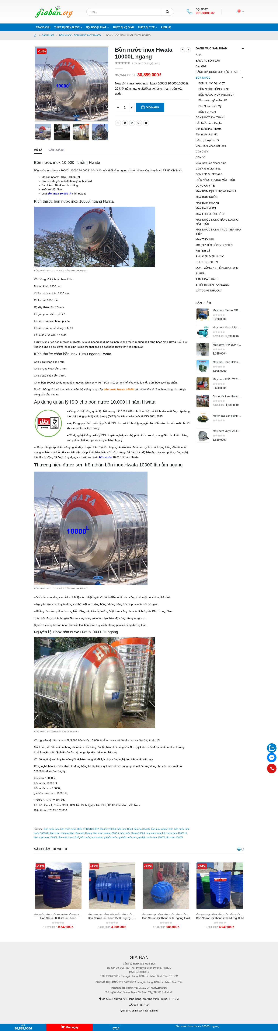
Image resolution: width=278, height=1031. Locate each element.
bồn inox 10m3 (125, 829)
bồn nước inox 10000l (45, 837)
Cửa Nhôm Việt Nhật (208, 168)
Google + (139, 123)
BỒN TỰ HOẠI (207, 111)
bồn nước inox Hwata (91, 837)
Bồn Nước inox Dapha (209, 123)
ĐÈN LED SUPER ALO (209, 174)
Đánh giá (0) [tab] (56, 149)
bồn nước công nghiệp (62, 833)
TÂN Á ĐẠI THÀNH (207, 279)
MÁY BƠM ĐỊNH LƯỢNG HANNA (216, 191)
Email (146, 123)
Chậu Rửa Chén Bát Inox (211, 145)
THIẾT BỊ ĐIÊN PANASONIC (213, 284)
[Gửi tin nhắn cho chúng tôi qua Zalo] (271, 748)
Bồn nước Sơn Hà (206, 134)
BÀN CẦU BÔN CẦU (208, 60)
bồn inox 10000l (108, 829)
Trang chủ (43, 27)
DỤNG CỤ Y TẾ (205, 185)
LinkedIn (132, 123)
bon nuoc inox (154, 833)
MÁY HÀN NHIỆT (206, 208)
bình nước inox (51, 829)
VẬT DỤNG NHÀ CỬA (209, 290)
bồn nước (179, 829)
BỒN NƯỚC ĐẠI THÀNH (210, 117)
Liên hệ (166, 27)
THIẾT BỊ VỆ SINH (123, 27)
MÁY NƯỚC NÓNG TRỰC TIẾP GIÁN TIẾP (219, 231)
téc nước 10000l (174, 837)
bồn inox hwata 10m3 (162, 829)
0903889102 (205, 13)
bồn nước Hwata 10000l (132, 833)
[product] (203, 315)
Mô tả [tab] (38, 149)
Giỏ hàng (152, 107)
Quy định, (125, 1010)
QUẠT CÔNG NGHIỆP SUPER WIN (217, 267)
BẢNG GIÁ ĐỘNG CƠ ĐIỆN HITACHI (218, 71)
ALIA (198, 54)
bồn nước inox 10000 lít (174, 833)
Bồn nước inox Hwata (208, 128)
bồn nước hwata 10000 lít (106, 833)
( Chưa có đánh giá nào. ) (146, 63)
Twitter (125, 123)
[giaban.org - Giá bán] (54, 11)
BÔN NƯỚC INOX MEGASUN (216, 94)
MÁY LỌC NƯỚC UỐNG (210, 214)
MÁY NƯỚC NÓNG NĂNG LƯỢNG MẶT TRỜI (217, 221)
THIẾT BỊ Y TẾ (146, 27)
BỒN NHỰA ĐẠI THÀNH (44, 915)
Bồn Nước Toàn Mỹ (209, 106)
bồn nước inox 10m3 (68, 837)
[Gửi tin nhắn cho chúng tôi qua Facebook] (271, 757)
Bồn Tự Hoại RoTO (207, 140)
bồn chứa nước (68, 829)
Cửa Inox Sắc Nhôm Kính (211, 162)
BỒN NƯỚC (203, 77)
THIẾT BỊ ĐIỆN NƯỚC (67, 27)
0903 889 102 (140, 1004)
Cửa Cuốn (202, 151)
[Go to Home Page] (35, 35)
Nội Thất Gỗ (203, 250)
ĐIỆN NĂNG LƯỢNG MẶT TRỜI (215, 179)
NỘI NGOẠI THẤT (96, 27)
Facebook (118, 123)
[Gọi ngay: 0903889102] (271, 768)
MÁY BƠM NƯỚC (206, 196)
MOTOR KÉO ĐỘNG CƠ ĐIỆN (214, 245)
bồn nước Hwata (83, 833)
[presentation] (35, 84)
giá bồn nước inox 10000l (151, 837)
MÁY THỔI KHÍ (205, 239)
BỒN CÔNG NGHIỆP (88, 829)
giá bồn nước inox (128, 837)
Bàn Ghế (201, 66)
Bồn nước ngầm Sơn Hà (213, 100)
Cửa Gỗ (200, 157)
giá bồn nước (110, 837)
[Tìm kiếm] (167, 12)
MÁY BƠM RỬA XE (207, 202)
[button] (239, 849)
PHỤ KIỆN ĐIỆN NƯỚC (210, 256)
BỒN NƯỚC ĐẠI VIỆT (211, 83)
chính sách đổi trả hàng (145, 1010)
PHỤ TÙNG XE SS (207, 262)
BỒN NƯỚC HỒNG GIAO (213, 89)
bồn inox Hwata (142, 829)
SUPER (200, 273)
